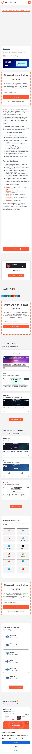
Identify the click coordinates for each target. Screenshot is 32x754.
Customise (16, 746)
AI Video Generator (7, 386)
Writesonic (8, 191)
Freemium (27, 357)
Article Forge (9, 194)
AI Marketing (10, 55)
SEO (16, 111)
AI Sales (25, 451)
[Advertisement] (16, 29)
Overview (5, 10)
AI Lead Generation (11, 451)
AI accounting (6, 494)
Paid (4, 55)
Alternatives (16, 10)
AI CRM (12, 494)
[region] (16, 742)
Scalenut (5, 109)
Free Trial (27, 714)
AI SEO (15, 55)
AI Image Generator (7, 364)
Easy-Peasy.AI (9, 197)
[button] (29, 2)
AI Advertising (6, 473)
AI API (4, 451)
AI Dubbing (13, 473)
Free (28, 443)
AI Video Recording (23, 386)
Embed (10, 10)
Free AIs (22, 10)
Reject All (16, 750)
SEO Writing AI (9, 187)
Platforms (27, 10)
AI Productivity (6, 407)
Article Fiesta (9, 200)
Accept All (16, 742)
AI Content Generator (17, 364)
